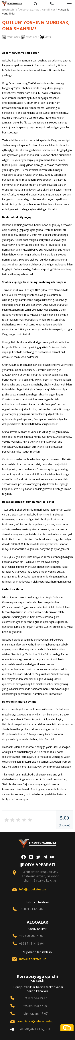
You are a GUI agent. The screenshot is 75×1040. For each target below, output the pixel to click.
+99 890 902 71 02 (31, 936)
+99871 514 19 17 (35, 998)
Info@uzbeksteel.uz (32, 889)
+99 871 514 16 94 (31, 944)
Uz (52, 3)
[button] (67, 1027)
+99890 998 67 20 (35, 1006)
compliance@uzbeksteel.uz (35, 1021)
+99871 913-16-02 (31, 909)
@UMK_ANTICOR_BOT (35, 1029)
